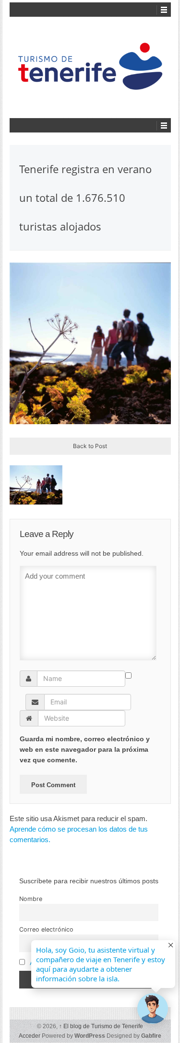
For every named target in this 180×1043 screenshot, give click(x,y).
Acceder (29, 1035)
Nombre (30, 898)
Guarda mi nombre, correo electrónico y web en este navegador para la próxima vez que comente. (85, 749)
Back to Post (90, 446)
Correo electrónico (46, 929)
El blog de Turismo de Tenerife (101, 1026)
